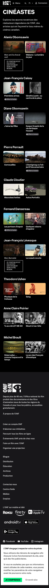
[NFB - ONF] (7, 3)
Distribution (8, 461)
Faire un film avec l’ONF (13, 443)
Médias (6, 494)
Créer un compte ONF (12, 424)
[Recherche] (25, 3)
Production (8, 476)
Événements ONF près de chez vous (19, 438)
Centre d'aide (9, 489)
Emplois (6, 499)
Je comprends (12, 580)
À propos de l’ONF (11, 414)
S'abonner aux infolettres (14, 429)
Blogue (6, 457)
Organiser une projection (14, 448)
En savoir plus (31, 580)
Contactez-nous (10, 484)
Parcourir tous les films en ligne (17, 434)
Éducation (7, 466)
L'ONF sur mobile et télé (13, 507)
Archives (7, 471)
